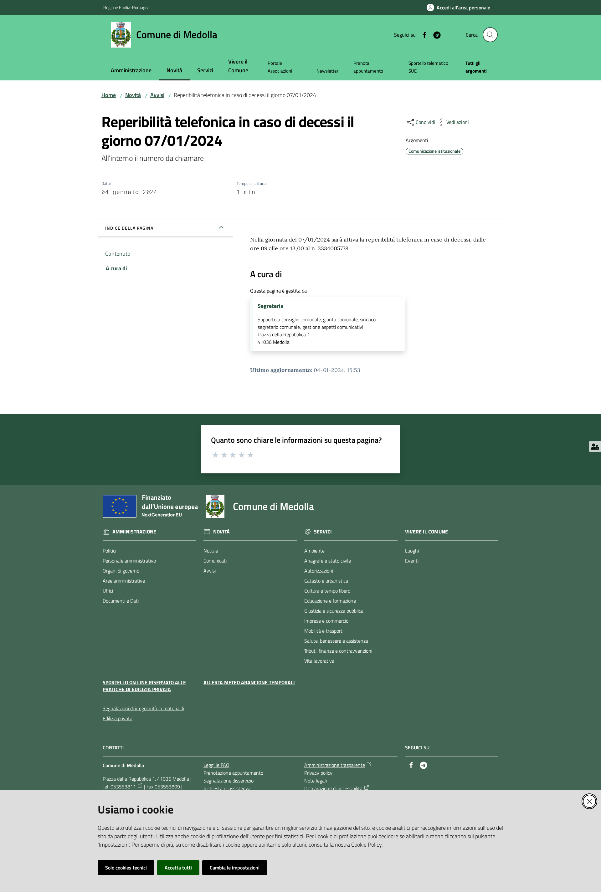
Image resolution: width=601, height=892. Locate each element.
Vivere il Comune (426, 531)
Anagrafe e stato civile (327, 560)
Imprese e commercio (326, 620)
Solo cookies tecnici (126, 867)
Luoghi (412, 550)
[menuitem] (131, 70)
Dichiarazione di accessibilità (333, 788)
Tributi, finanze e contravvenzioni (338, 651)
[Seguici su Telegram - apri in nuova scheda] (434, 34)
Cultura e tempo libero (327, 590)
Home (108, 95)
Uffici (108, 590)
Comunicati (215, 560)
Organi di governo (121, 570)
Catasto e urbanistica (326, 580)
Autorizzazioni (318, 570)
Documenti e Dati (121, 600)
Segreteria (270, 306)
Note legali (315, 780)
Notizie (210, 550)
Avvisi (157, 95)
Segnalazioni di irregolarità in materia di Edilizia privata (143, 713)
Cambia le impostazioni (234, 867)
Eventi (412, 560)
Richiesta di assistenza (226, 788)
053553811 (123, 786)
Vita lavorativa (319, 661)
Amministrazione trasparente (334, 765)
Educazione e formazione (330, 600)
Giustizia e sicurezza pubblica (333, 610)
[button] (490, 34)
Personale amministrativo (129, 560)
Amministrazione (134, 531)
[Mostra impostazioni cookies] (595, 446)
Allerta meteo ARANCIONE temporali (249, 682)
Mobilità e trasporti (323, 631)
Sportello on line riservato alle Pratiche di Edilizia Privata (144, 686)
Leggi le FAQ (216, 765)
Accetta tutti (178, 867)
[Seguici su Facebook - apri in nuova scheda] (422, 34)
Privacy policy (318, 773)
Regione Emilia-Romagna (126, 7)
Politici (109, 550)
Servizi (323, 531)
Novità (133, 95)
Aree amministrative (124, 580)
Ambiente (314, 550)
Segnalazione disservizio (228, 780)
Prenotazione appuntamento (233, 773)
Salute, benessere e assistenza (336, 641)
